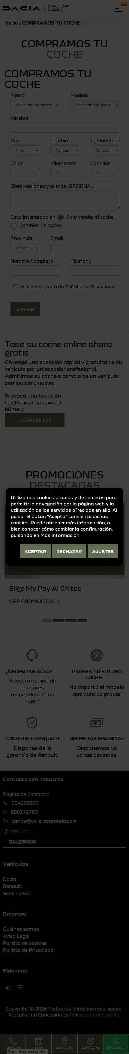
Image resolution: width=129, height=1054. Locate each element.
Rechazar (69, 551)
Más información (60, 535)
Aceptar (35, 551)
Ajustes (103, 551)
